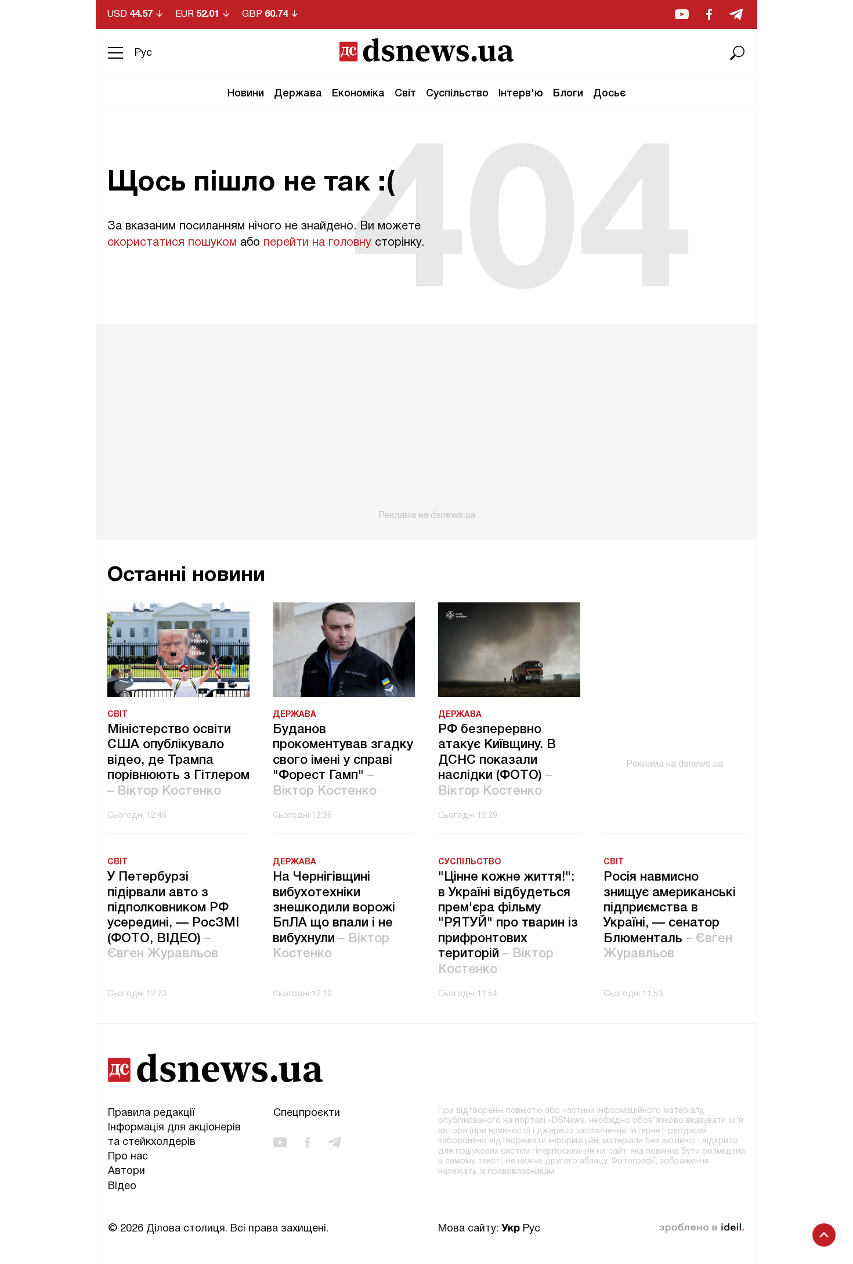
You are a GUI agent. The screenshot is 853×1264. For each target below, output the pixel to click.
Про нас (128, 1157)
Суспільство (457, 93)
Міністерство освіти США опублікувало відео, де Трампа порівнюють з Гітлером (178, 760)
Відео (122, 1186)
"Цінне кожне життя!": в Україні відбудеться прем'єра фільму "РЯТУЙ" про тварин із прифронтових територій (508, 923)
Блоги (568, 93)
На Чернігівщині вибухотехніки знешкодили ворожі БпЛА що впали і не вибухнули (334, 915)
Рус (143, 53)
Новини (245, 93)
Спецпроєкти (306, 1113)
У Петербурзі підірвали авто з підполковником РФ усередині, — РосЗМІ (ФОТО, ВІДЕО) (173, 915)
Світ (405, 93)
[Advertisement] (426, 422)
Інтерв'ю (520, 93)
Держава (298, 93)
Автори (126, 1171)
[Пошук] (737, 52)
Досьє (609, 93)
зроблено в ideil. (701, 1228)
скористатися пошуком (172, 243)
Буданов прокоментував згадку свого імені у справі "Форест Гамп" (343, 760)
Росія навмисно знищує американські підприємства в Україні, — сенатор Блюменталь (669, 915)
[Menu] (115, 53)
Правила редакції (151, 1113)
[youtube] (682, 14)
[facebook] (709, 14)
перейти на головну (317, 243)
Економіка (358, 93)
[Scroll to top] (824, 1235)
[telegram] (736, 14)
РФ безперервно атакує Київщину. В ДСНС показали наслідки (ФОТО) (497, 760)
